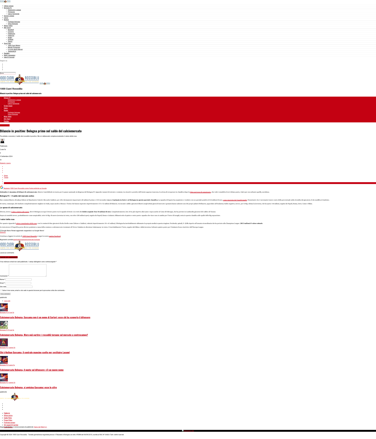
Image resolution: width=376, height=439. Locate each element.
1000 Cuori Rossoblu (29, 236)
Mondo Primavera (14, 47)
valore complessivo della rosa (26, 223)
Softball (10, 39)
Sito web (3, 287)
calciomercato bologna (32, 240)
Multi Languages (9, 55)
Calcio (6, 18)
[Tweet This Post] (190, 168)
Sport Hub (7, 43)
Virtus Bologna (13, 24)
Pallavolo (11, 36)
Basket (6, 20)
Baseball (11, 30)
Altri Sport (7, 28)
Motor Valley (8, 26)
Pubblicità (7, 413)
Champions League (14, 10)
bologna (21, 240)
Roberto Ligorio (5, 163)
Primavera (11, 12)
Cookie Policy (8, 418)
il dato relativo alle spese (20, 212)
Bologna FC (8, 8)
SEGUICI (3, 232)
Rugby (10, 38)
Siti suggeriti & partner (11, 425)
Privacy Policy (8, 420)
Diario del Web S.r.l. (40, 427)
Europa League (9, 16)
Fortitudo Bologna (14, 22)
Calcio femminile (13, 14)
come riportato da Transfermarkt (235, 200)
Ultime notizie (8, 6)
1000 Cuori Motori (14, 45)
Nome (2, 279)
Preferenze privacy (9, 422)
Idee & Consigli (9, 57)
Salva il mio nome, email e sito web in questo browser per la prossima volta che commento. (33, 290)
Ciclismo (11, 32)
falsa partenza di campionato (200, 192)
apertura (16, 240)
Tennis (10, 41)
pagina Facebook (55, 236)
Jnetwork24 (12, 51)
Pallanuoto (11, 34)
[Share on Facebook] (190, 167)
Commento (4, 276)
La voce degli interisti (15, 49)
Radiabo (6, 53)
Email (2, 283)
